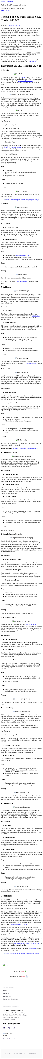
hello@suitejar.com (11, 1024)
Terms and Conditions (10, 999)
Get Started (9, 1)
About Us (6, 993)
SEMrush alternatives (30, 363)
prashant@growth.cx (14, 25)
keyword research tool (22, 255)
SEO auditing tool (31, 624)
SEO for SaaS (32, 61)
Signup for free (5, 10)
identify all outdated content (12, 147)
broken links (36, 316)
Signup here (32, 948)
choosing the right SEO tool (19, 924)
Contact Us (6, 996)
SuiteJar (23, 77)
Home (5, 990)
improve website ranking (25, 81)
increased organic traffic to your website (26, 943)
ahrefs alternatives (22, 281)
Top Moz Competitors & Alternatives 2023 (25, 448)
